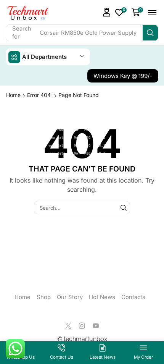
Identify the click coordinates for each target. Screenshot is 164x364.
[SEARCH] (123, 207)
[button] (107, 12)
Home (13, 95)
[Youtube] (96, 326)
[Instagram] (82, 326)
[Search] (150, 32)
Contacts (133, 297)
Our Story (70, 297)
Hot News (102, 297)
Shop (44, 297)
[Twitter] (68, 326)
